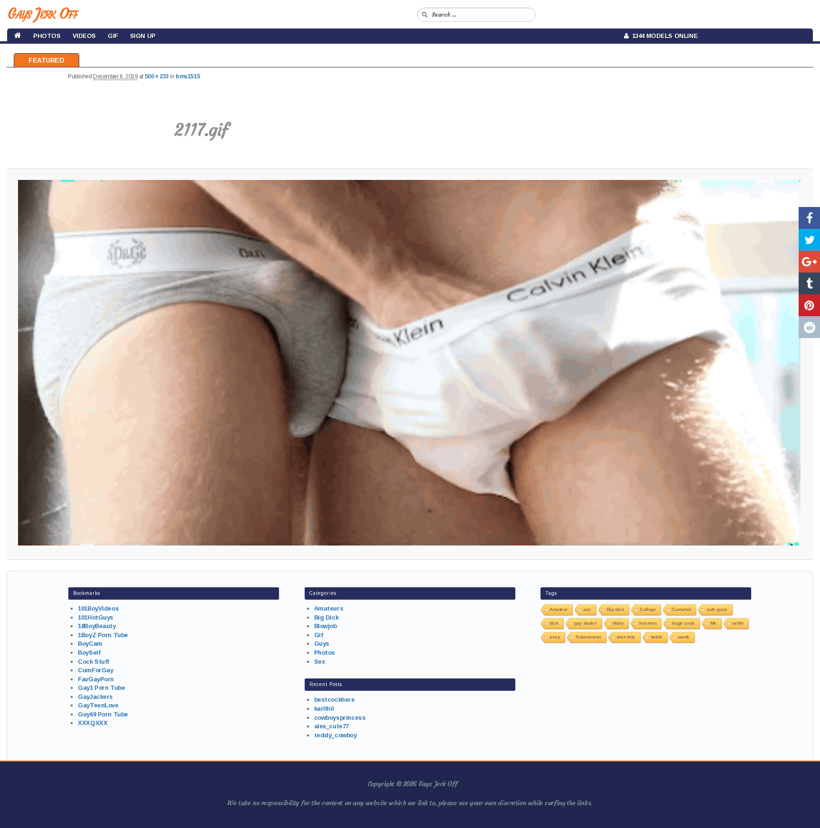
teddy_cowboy (335, 735)
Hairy (618, 623)
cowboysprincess (340, 717)
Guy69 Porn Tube (103, 714)
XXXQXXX (92, 722)
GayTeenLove (98, 705)
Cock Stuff (93, 661)
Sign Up (143, 35)
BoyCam (90, 643)
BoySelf (89, 652)
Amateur (559, 609)
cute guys (717, 609)
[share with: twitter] (809, 240)
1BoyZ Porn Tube (103, 635)
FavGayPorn (96, 679)
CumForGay (95, 670)
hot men (647, 623)
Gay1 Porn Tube (101, 687)
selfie (738, 623)
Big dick (615, 609)
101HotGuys (95, 617)
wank (684, 637)
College (648, 609)
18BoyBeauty (96, 626)
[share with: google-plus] (809, 262)
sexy (555, 637)
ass (587, 609)
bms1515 (188, 76)
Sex (319, 661)
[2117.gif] (410, 363)
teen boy (626, 637)
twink (656, 637)
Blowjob (325, 626)
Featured (46, 60)
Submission (588, 637)
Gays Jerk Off (42, 13)
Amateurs (329, 608)
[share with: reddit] (809, 327)
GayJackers (95, 696)
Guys (321, 643)
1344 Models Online (663, 35)
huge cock (683, 623)
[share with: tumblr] (809, 283)
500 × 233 (157, 76)
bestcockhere (334, 699)
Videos (84, 35)
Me (713, 623)
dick (554, 623)
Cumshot (680, 609)
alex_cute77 (331, 726)
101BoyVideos (98, 608)
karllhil (324, 708)
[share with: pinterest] (809, 305)
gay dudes (585, 623)
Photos (46, 35)
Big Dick (326, 617)
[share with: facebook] (809, 218)
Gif (113, 35)
